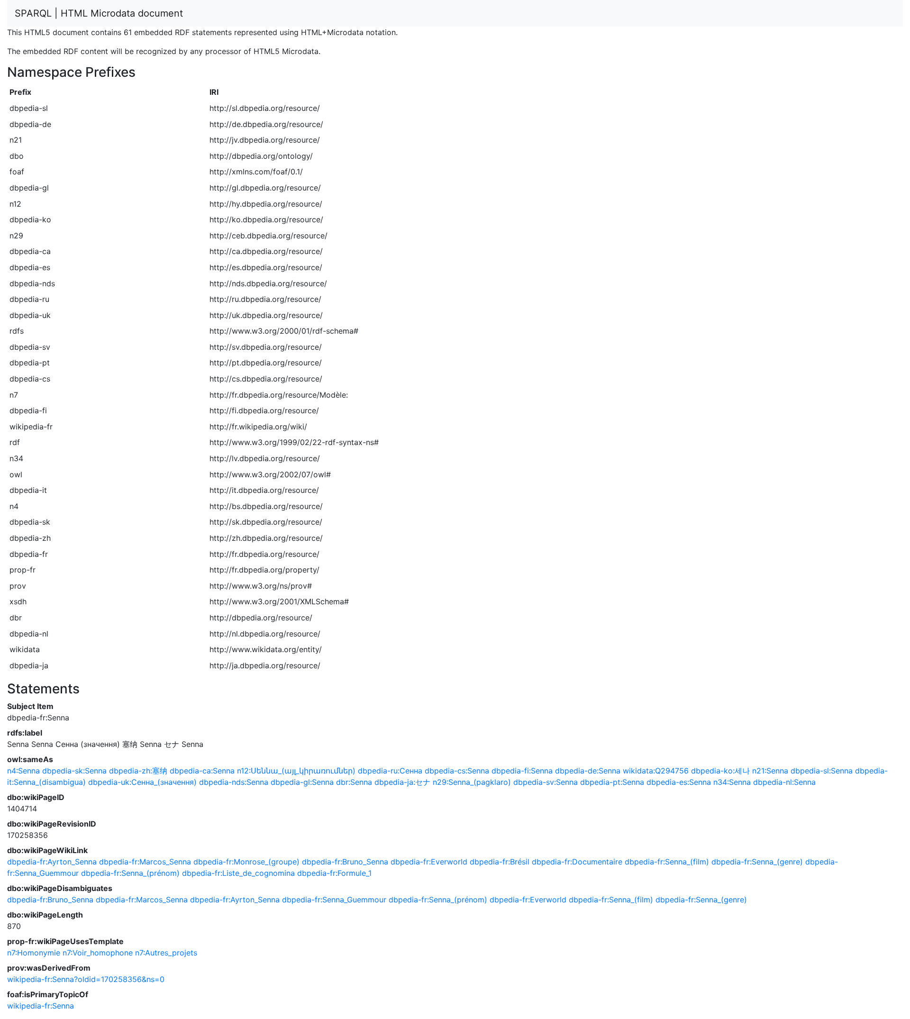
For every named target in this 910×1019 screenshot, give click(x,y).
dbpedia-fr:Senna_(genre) (757, 861)
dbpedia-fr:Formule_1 (334, 873)
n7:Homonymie (33, 952)
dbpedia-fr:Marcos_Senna (145, 861)
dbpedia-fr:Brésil (499, 861)
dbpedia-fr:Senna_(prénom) (130, 873)
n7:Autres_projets (166, 952)
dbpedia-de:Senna (587, 770)
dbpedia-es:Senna (678, 782)
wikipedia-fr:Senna (40, 1005)
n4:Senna (23, 770)
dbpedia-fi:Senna (522, 770)
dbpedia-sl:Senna (822, 770)
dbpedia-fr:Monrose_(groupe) (246, 861)
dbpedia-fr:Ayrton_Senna (52, 861)
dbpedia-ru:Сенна (390, 770)
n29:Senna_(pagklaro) (472, 782)
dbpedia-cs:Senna (457, 770)
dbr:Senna (354, 782)
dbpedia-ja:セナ (402, 782)
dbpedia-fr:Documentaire (577, 861)
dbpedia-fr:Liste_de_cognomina (238, 873)
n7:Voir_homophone (98, 952)
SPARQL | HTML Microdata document (99, 13)
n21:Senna (770, 770)
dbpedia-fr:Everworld (429, 861)
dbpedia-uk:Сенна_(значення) (142, 782)
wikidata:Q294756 (656, 770)
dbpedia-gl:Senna (302, 782)
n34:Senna (732, 782)
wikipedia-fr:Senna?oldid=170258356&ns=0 (85, 979)
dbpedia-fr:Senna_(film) (667, 861)
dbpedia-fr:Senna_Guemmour (334, 899)
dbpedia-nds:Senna (233, 782)
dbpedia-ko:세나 (720, 770)
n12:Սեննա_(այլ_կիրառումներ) (296, 770)
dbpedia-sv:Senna (545, 782)
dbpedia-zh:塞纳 (138, 770)
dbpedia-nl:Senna (784, 782)
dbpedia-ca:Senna (202, 770)
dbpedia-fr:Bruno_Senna (345, 861)
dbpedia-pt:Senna (612, 782)
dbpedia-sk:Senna (74, 770)
